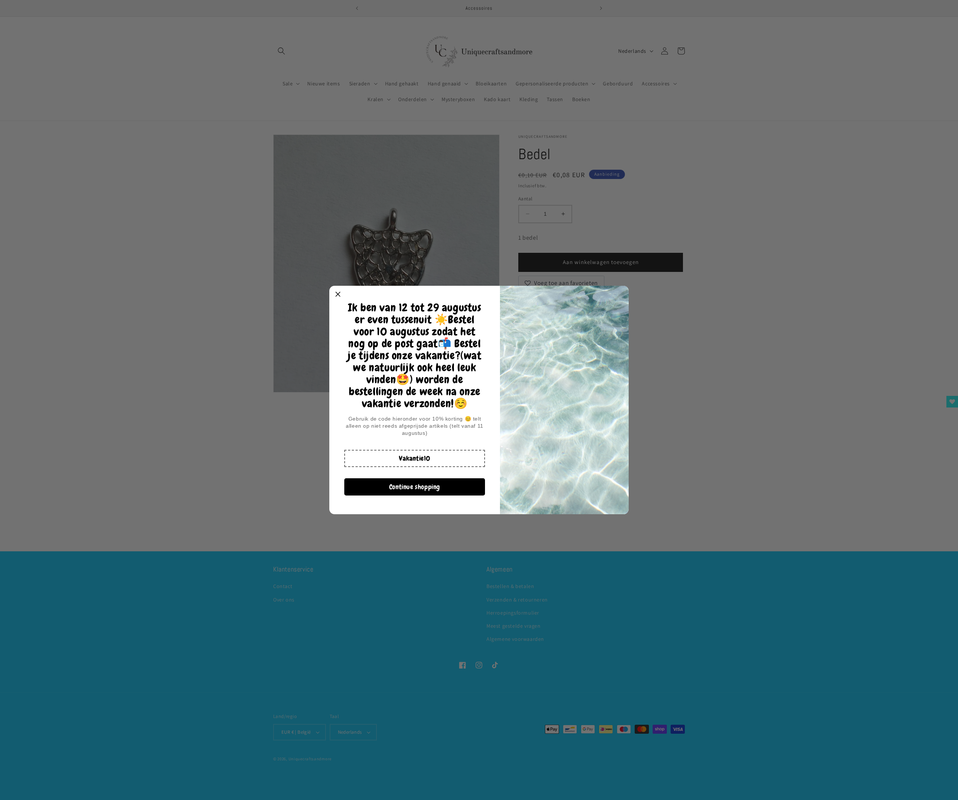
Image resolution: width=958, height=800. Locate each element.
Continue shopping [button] (414, 486)
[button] (414, 458)
